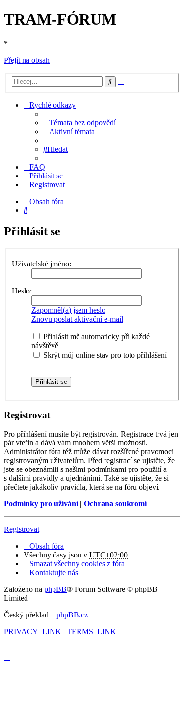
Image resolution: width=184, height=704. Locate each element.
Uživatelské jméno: (41, 264)
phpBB (55, 589)
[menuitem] (79, 122)
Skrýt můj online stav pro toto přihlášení (104, 355)
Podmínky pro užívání (41, 503)
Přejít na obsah (27, 60)
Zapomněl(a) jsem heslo (68, 310)
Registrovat (21, 529)
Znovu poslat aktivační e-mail (77, 319)
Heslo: (22, 291)
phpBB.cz (72, 615)
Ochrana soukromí (115, 503)
